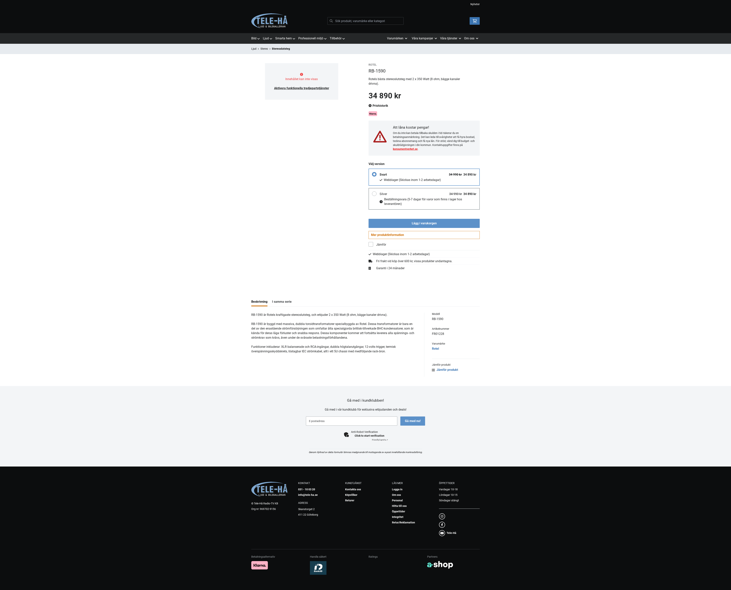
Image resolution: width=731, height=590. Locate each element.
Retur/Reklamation (403, 522)
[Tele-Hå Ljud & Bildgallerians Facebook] (458, 525)
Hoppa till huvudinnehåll (364, 4)
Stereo (264, 48)
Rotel (435, 348)
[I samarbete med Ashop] (440, 565)
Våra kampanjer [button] (422, 38)
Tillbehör (336, 38)
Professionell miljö (310, 38)
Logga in (397, 489)
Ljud (266, 38)
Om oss (396, 494)
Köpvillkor (351, 494)
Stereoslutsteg (281, 48)
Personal (397, 500)
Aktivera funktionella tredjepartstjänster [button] (301, 88)
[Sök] (331, 21)
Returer (349, 500)
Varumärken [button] (395, 38)
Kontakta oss (353, 489)
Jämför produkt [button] (447, 370)
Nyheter (475, 4)
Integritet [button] (397, 516)
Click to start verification (369, 435)
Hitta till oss (399, 505)
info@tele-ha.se (308, 494)
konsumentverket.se (405, 148)
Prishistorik (380, 105)
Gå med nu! (413, 421)
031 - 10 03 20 (306, 489)
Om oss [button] (469, 38)
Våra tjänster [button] (448, 38)
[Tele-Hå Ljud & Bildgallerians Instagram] (458, 516)
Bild (253, 38)
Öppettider (398, 511)
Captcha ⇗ (380, 440)
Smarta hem (283, 38)
